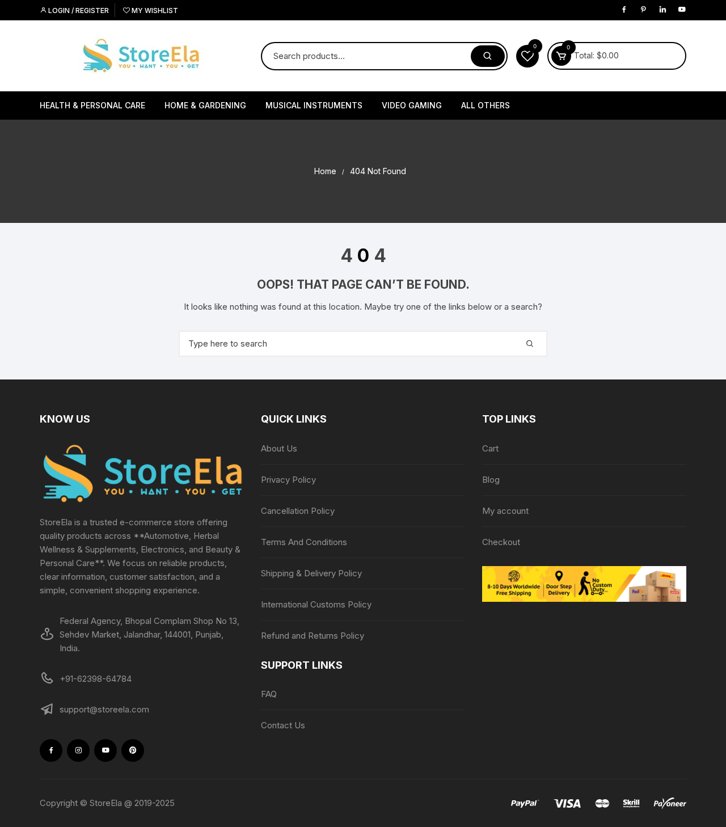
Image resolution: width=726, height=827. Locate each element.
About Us (279, 448)
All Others (485, 105)
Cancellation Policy (298, 510)
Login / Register (78, 10)
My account (505, 510)
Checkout (501, 542)
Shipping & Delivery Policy (311, 573)
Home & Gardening (205, 105)
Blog (491, 479)
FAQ (269, 694)
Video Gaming (412, 105)
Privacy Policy (288, 479)
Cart (490, 448)
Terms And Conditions (304, 542)
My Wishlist (154, 10)
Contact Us (283, 725)
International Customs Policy (316, 604)
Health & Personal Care (92, 105)
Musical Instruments (313, 105)
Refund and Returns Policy (312, 635)
